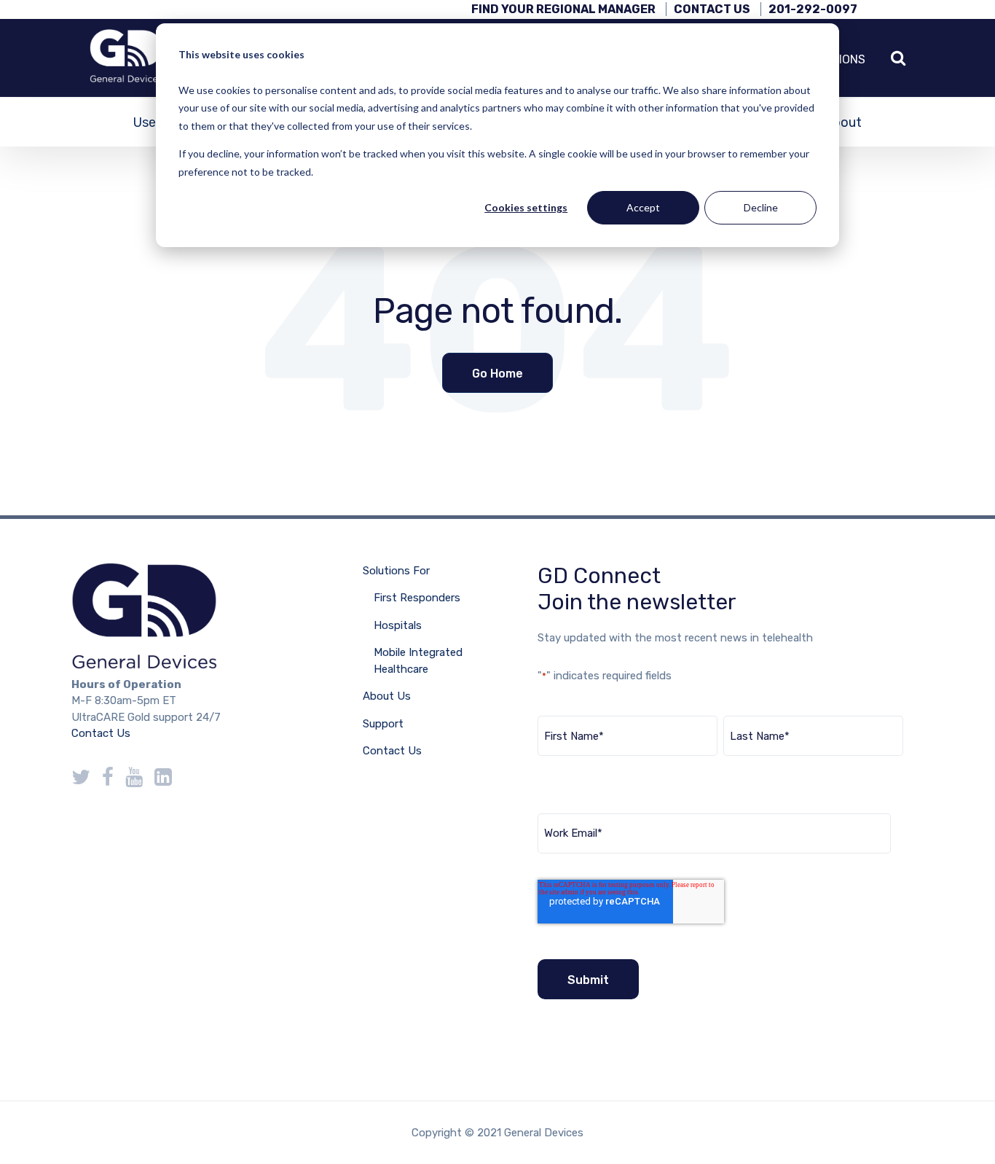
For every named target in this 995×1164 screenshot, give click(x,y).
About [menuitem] (843, 122)
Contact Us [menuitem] (392, 750)
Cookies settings (525, 207)
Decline (761, 207)
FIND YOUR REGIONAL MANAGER (563, 9)
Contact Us (712, 9)
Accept (643, 207)
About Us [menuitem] (387, 696)
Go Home (497, 373)
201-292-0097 (812, 9)
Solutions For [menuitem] (396, 570)
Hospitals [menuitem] (398, 625)
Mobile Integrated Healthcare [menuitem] (418, 661)
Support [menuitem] (383, 723)
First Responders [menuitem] (417, 597)
